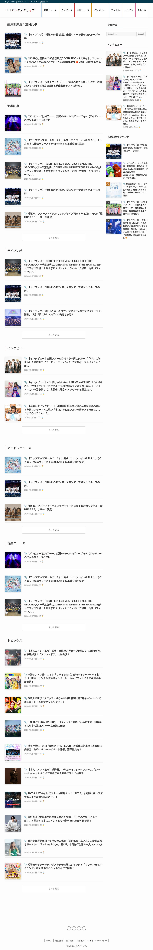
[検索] (84, 928)
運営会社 (59, 941)
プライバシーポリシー (97, 941)
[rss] (79, 928)
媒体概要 (70, 941)
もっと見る (54, 237)
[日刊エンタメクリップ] (20, 10)
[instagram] (74, 928)
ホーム (49, 941)
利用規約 (80, 941)
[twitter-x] (69, 928)
